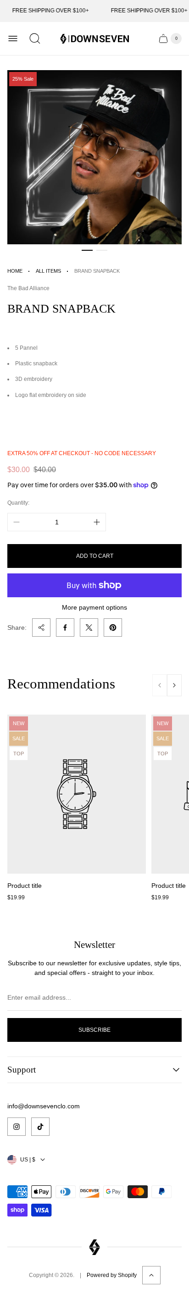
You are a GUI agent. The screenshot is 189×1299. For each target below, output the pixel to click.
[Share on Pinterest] (113, 627)
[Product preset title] (76, 794)
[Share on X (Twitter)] (89, 627)
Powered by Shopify (112, 1275)
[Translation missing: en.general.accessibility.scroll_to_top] (151, 1275)
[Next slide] (174, 685)
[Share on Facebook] (65, 627)
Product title (24, 885)
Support (21, 1069)
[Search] (35, 38)
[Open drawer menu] (13, 38)
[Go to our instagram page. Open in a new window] (16, 1126)
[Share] (41, 627)
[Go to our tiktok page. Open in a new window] (40, 1126)
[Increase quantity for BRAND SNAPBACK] (97, 522)
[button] (87, 250)
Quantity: (18, 503)
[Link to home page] (94, 1247)
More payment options (94, 607)
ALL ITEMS (48, 271)
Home (14, 271)
